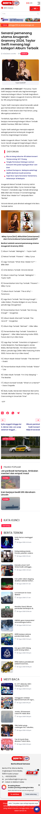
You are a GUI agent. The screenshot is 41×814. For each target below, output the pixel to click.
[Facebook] (7, 413)
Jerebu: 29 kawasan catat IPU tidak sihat (22, 712)
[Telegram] (18, 413)
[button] (39, 3)
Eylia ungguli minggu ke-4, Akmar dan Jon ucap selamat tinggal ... (11, 427)
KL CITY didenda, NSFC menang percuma (23, 685)
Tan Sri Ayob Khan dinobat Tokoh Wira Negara (22, 740)
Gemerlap (24, 54)
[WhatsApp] (13, 413)
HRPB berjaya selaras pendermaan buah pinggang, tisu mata (23, 635)
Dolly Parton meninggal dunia (24, 538)
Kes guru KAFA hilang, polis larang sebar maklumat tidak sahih (23, 649)
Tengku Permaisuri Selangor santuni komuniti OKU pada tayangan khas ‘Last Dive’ (21, 165)
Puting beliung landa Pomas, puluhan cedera (24, 552)
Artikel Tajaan (8, 439)
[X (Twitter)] (2, 413)
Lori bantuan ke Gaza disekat (23, 594)
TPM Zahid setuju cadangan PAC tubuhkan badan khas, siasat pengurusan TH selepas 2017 (24, 726)
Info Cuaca (8, 8)
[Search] (38, 14)
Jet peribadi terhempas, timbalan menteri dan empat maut (19, 472)
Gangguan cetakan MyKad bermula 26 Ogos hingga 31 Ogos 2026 (24, 699)
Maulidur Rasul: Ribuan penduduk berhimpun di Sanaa (24, 607)
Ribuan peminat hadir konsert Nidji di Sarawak (33, 427)
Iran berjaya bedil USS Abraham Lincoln (18, 493)
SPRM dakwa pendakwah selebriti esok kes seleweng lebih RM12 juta (24, 663)
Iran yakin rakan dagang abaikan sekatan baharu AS (24, 580)
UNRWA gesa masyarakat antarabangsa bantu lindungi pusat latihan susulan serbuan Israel (24, 621)
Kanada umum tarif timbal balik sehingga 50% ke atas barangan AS (24, 566)
